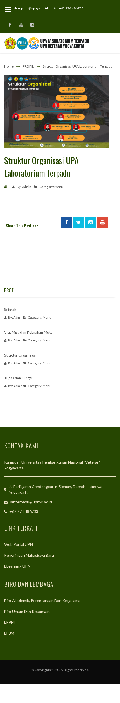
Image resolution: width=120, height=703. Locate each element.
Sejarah (10, 309)
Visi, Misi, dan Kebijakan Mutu (28, 332)
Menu (58, 187)
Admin (26, 187)
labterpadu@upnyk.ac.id (30, 8)
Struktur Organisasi (20, 355)
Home (9, 66)
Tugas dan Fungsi (18, 378)
